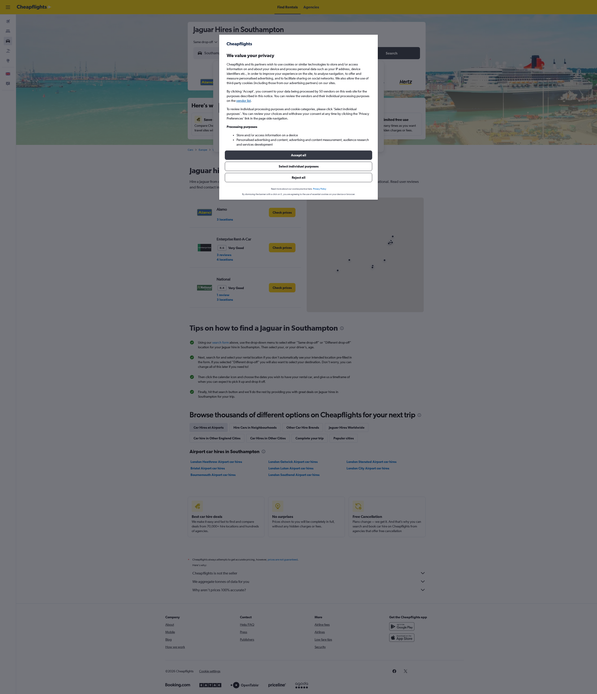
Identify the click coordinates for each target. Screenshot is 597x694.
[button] (298, 155)
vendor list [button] (243, 101)
